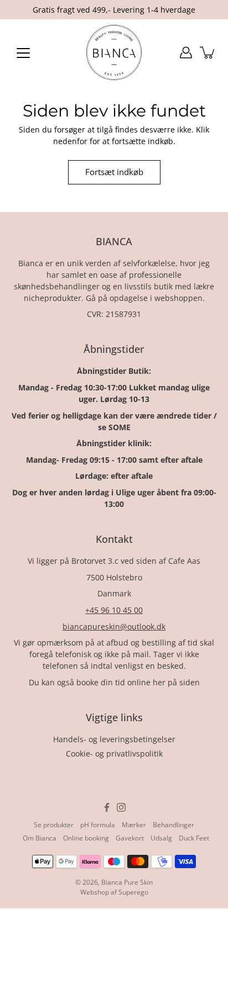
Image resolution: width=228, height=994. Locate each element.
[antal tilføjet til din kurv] (208, 52)
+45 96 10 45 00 (114, 610)
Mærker (134, 824)
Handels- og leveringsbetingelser (114, 739)
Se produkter (54, 824)
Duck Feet (194, 838)
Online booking (86, 838)
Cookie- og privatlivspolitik (114, 753)
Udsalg (161, 838)
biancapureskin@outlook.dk (114, 626)
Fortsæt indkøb (114, 172)
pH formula (97, 824)
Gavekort (130, 838)
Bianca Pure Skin (127, 882)
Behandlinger (173, 824)
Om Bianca (39, 838)
